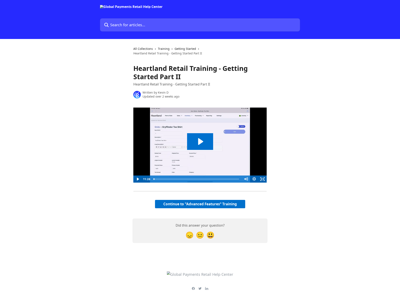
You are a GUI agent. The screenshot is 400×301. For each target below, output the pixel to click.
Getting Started (185, 49)
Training (164, 49)
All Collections (143, 49)
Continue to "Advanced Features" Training (200, 204)
